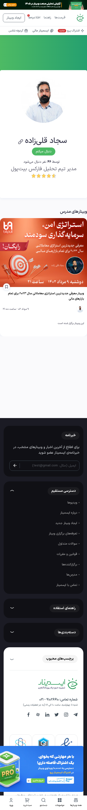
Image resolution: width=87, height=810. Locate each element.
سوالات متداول (68, 543)
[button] (60, 803)
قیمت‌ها (60, 17)
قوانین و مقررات (67, 554)
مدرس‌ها (72, 574)
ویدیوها (72, 502)
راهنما (47, 17)
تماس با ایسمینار (67, 585)
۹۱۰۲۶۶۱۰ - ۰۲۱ (49, 699)
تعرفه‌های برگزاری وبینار (63, 533)
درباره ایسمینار (69, 512)
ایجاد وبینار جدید (66, 523)
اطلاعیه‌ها (34, 17)
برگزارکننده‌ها (70, 564)
